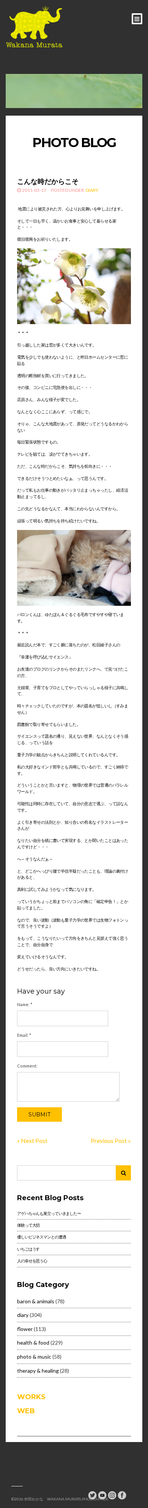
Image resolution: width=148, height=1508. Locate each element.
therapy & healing (38, 1370)
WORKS (31, 1397)
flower (25, 1329)
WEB (26, 1411)
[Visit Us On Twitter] (92, 1494)
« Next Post (32, 1140)
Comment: (27, 1065)
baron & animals (35, 1301)
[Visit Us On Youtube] (102, 1494)
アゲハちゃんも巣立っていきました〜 (49, 1213)
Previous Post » (111, 1140)
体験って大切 (28, 1225)
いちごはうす (28, 1248)
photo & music (34, 1356)
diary (92, 190)
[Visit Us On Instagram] (112, 1494)
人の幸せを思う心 (32, 1260)
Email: (24, 1035)
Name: (24, 1004)
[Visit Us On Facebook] (122, 1494)
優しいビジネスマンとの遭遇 (41, 1236)
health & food (33, 1342)
